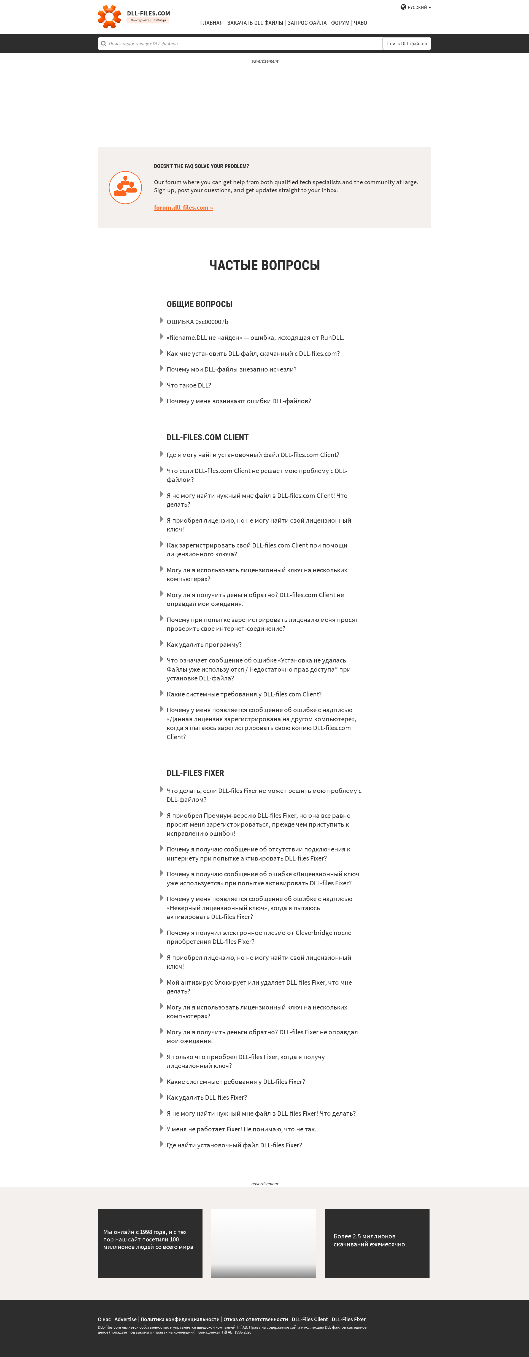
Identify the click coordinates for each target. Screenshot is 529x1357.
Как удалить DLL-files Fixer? (207, 1097)
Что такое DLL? (189, 385)
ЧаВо (360, 23)
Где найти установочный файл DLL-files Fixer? (234, 1144)
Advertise (126, 1319)
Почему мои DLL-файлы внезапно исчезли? (232, 369)
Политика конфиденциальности (180, 1319)
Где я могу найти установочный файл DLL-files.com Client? (253, 454)
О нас (104, 1319)
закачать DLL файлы (255, 23)
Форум (340, 23)
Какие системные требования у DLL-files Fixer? (236, 1081)
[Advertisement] (264, 102)
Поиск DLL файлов (407, 44)
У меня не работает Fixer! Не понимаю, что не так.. (242, 1128)
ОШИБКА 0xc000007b (197, 321)
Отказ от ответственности (255, 1319)
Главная (211, 23)
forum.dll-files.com (181, 207)
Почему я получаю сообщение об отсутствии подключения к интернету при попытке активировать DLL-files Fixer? (258, 853)
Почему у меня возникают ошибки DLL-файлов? (239, 400)
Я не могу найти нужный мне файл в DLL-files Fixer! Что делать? (261, 1113)
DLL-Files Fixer (349, 1319)
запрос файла (307, 23)
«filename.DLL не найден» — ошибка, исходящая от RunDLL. (255, 337)
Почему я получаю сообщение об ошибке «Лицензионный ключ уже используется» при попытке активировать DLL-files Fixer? (263, 878)
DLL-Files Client (310, 1319)
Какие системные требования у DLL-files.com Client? (244, 694)
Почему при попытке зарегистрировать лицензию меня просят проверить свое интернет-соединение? (262, 624)
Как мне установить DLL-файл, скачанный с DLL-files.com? (253, 353)
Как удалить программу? (204, 644)
